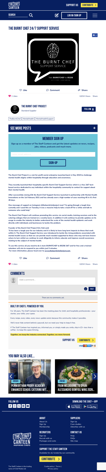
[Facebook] (10, 406)
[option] (53, 59)
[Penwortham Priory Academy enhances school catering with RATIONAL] (29, 376)
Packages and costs (47, 441)
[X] (19, 406)
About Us (43, 421)
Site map (74, 441)
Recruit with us (45, 438)
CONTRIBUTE (87, 5)
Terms (58, 466)
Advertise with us (77, 427)
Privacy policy (53, 469)
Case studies (75, 424)
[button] (53, 128)
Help (72, 436)
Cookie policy (49, 466)
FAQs (72, 438)
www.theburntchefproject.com (58, 251)
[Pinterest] (23, 406)
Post (92, 289)
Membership (44, 427)
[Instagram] (14, 406)
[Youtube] (28, 406)
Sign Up (42, 424)
